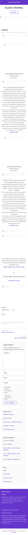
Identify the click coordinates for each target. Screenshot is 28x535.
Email (6, 378)
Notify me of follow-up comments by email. (8, 389)
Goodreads (12, 132)
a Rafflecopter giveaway (14, 280)
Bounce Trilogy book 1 (14, 459)
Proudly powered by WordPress (9, 531)
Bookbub (10, 266)
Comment (7, 353)
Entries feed (6, 474)
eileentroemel (13, 32)
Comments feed (7, 477)
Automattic (14, 532)
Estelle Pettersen (7, 448)
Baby (12, 440)
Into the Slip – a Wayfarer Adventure (13, 422)
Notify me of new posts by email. (7, 397)
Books (10, 444)
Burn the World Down (9, 429)
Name (6, 373)
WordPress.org (7, 481)
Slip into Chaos (7, 418)
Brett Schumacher (9, 322)
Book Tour (23, 32)
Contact (3, 494)
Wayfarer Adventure (8, 414)
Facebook (5, 266)
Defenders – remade (8, 425)
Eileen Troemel (14, 7)
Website (6, 382)
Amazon (16, 132)
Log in (4, 470)
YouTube (23, 266)
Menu (15, 12)
